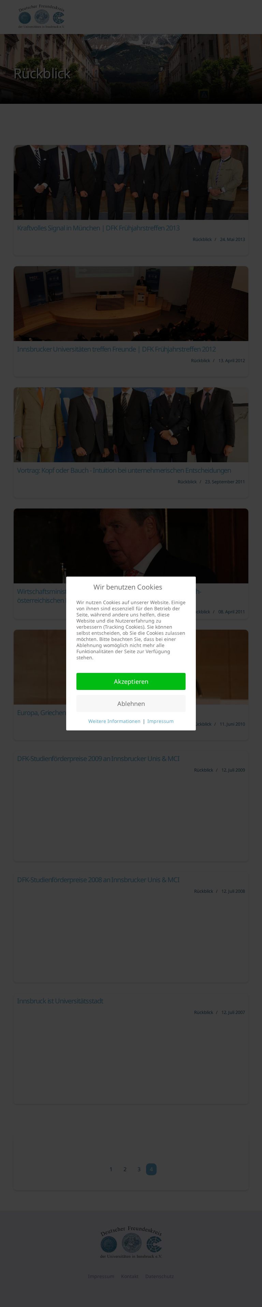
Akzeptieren (131, 681)
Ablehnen (131, 703)
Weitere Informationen (114, 721)
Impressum (160, 721)
